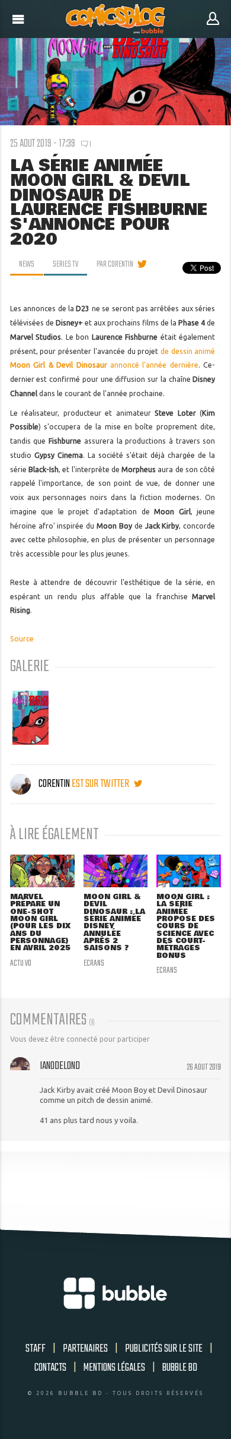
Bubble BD (179, 1368)
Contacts (50, 1368)
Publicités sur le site (164, 1349)
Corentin (54, 784)
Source (22, 639)
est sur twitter (101, 784)
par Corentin (115, 264)
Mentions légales (114, 1368)
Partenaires (85, 1349)
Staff (35, 1349)
